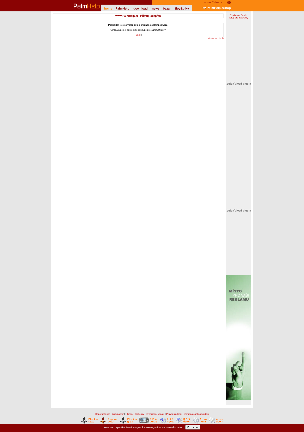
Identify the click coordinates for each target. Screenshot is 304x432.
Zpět (138, 35)
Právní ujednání (174, 414)
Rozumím (193, 427)
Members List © (216, 38)
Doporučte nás (102, 414)
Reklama (234, 15)
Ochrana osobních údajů (196, 414)
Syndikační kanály (155, 414)
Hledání (129, 414)
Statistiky (139, 414)
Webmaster (118, 414)
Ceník (244, 15)
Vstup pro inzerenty (238, 17)
